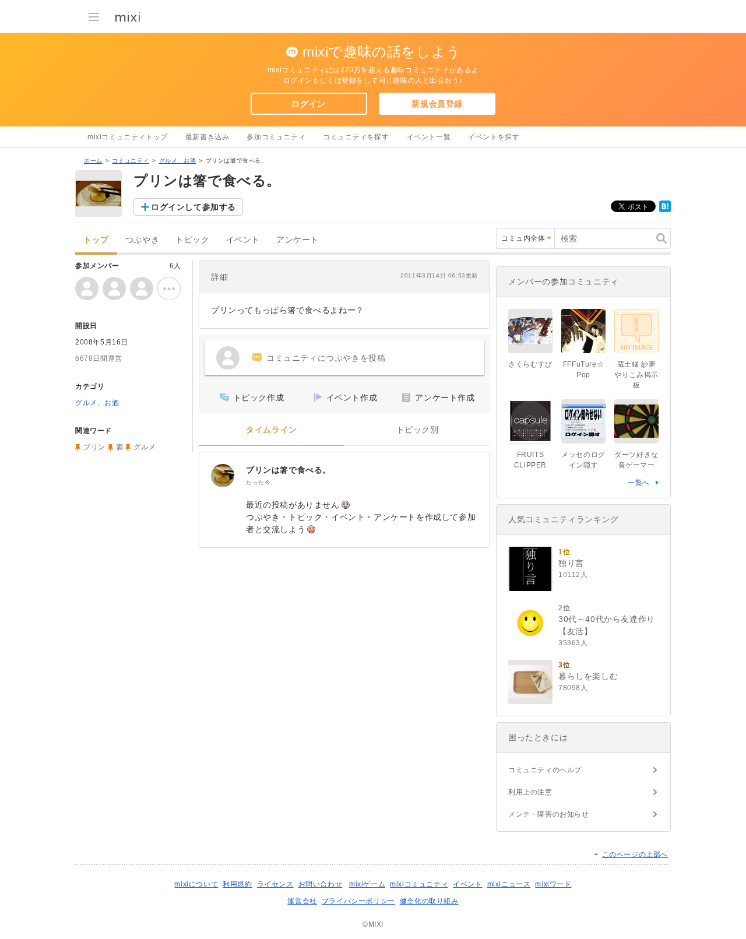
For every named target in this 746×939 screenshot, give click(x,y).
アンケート (297, 239)
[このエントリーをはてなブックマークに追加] (665, 210)
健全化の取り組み (429, 901)
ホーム (93, 160)
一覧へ (639, 483)
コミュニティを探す (356, 137)
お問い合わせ (320, 884)
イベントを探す (493, 137)
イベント (243, 239)
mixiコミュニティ (419, 884)
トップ (96, 239)
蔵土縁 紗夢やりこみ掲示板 (636, 374)
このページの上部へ (635, 854)
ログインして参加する (193, 207)
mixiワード (553, 884)
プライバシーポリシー (358, 901)
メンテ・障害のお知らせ (548, 814)
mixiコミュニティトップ (127, 137)
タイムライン (271, 429)
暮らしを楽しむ (588, 676)
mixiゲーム (367, 884)
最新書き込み (207, 137)
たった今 (258, 482)
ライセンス (275, 884)
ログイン (308, 103)
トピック (192, 239)
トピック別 (417, 429)
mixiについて (196, 884)
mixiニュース (509, 884)
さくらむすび (530, 364)
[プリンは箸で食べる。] (222, 475)
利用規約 (237, 884)
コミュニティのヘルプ (545, 770)
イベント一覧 (429, 137)
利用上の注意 (530, 792)
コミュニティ (130, 160)
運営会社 (301, 901)
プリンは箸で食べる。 (288, 469)
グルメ (144, 447)
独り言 (571, 563)
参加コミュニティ (276, 137)
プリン (94, 447)
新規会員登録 (437, 103)
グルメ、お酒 (177, 160)
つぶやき (142, 239)
